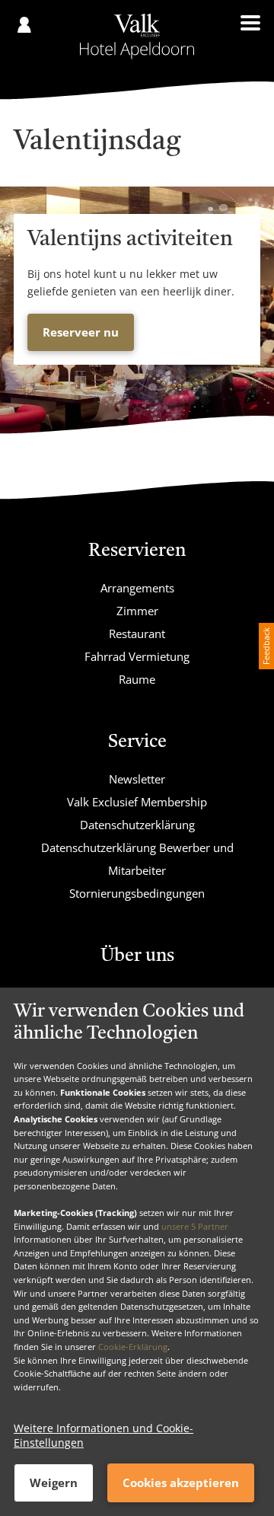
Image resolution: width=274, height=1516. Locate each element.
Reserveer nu (81, 332)
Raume (137, 679)
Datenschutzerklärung (137, 824)
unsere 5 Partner (194, 1226)
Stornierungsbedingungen (137, 893)
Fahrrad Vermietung (137, 656)
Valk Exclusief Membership (137, 801)
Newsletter (137, 779)
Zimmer (137, 610)
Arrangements (137, 587)
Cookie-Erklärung (132, 1346)
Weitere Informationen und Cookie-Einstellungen (103, 1435)
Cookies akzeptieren (181, 1482)
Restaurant (137, 633)
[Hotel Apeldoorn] (137, 36)
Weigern (54, 1482)
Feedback (266, 646)
